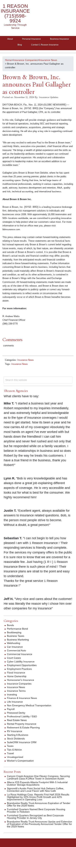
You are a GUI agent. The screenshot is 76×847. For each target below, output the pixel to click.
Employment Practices (19, 668)
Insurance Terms (16, 690)
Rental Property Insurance (21, 723)
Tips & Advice (14, 749)
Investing (12, 694)
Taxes (10, 746)
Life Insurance (15, 701)
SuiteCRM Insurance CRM (21, 742)
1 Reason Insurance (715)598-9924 (15, 13)
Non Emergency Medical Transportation (29, 705)
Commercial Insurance (19, 654)
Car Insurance (15, 646)
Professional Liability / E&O (22, 716)
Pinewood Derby (16, 712)
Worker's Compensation (20, 760)
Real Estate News (17, 720)
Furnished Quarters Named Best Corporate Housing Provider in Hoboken (36, 810)
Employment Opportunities (22, 665)
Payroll (10, 709)
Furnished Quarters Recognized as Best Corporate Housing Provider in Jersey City (35, 816)
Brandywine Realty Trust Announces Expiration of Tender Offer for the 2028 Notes (38, 804)
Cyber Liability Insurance (20, 661)
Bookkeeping (14, 632)
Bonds (10, 625)
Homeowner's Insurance (20, 680)
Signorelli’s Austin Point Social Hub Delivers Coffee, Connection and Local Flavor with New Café (35, 789)
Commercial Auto (16, 650)
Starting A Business (17, 734)
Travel (10, 753)
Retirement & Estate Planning (23, 727)
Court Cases (14, 657)
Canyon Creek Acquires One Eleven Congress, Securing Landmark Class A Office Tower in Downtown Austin (38, 777)
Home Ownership (16, 676)
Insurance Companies (19, 683)
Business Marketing (18, 639)
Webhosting (13, 643)
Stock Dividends (16, 738)
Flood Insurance (16, 672)
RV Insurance (14, 731)
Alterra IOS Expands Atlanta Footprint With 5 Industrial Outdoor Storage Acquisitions (37, 783)
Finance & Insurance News (22, 698)
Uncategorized (15, 757)
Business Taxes (15, 636)
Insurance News (25, 360)
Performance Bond (17, 628)
